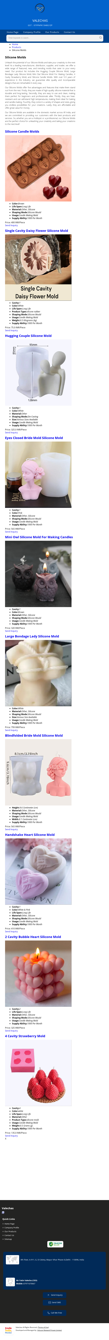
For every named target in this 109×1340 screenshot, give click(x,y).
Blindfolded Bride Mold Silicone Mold (34, 735)
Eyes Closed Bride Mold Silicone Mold (34, 438)
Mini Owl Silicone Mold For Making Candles (39, 537)
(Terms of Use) (43, 1327)
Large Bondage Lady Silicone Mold (32, 636)
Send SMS (56, 1302)
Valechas (40, 22)
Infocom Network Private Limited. (49, 1330)
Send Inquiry (11, 225)
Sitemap (8, 1239)
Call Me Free (56, 1312)
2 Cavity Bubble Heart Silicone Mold (33, 937)
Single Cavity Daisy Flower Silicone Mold (36, 230)
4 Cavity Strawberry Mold (25, 1036)
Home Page (12, 32)
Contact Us (69, 32)
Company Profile (32, 32)
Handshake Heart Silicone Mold (30, 834)
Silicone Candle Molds (22, 131)
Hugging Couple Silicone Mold (28, 335)
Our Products (52, 32)
